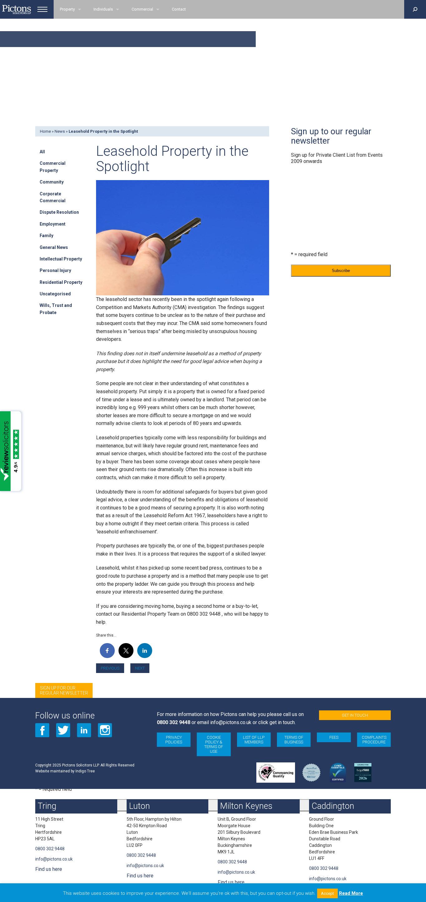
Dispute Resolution (59, 212)
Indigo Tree (85, 771)
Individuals (103, 9)
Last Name (301, 223)
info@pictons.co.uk (230, 722)
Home (45, 131)
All (42, 151)
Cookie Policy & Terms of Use (213, 744)
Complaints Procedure (374, 739)
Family (46, 235)
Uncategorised (55, 293)
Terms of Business (293, 739)
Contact (179, 9)
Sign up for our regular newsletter (64, 690)
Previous (110, 668)
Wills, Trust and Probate (56, 309)
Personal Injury (55, 270)
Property (67, 9)
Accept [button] (327, 893)
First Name (301, 198)
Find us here (48, 869)
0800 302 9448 (173, 722)
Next (140, 668)
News (60, 131)
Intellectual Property (61, 258)
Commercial (142, 9)
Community (52, 181)
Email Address (306, 173)
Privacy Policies (173, 739)
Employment (52, 224)
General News (54, 247)
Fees (333, 737)
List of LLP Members (253, 739)
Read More (351, 893)
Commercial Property (52, 167)
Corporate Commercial (52, 197)
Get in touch (355, 715)
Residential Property (61, 282)
